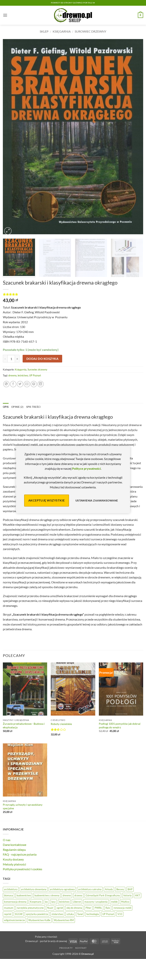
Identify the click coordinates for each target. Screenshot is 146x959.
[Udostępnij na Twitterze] (20, 384)
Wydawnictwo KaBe (39, 920)
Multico (125, 901)
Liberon (77, 901)
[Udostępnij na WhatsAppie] (6, 384)
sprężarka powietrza (37, 914)
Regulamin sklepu (14, 849)
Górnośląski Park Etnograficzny (103, 895)
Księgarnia (62, 31)
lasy (53, 901)
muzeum (8, 907)
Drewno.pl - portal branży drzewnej (46, 941)
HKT (137, 895)
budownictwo (24, 895)
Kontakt (81, 947)
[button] (5, 15)
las (46, 901)
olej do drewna (74, 907)
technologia (92, 914)
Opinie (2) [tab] (17, 406)
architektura (10, 889)
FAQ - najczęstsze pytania (19, 854)
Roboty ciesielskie (61, 723)
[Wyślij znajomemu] (27, 384)
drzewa (78, 895)
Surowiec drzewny (90, 31)
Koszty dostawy (13, 859)
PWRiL (98, 907)
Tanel (80, 914)
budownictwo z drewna (46, 895)
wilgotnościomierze (14, 920)
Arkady (109, 889)
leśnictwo (23, 375)
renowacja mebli (122, 907)
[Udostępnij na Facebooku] (13, 384)
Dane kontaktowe (14, 844)
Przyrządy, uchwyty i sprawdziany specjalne (22, 806)
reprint (7, 914)
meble (114, 901)
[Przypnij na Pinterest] (34, 384)
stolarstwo (57, 914)
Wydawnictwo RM (64, 920)
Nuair (50, 907)
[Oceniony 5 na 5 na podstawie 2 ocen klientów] (73, 294)
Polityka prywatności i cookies (22, 869)
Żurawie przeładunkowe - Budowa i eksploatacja (24, 725)
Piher (88, 907)
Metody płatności (14, 864)
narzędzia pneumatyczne (30, 907)
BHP (130, 889)
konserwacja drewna (15, 901)
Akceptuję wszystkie (46, 500)
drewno (12, 375)
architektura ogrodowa (62, 889)
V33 (119, 914)
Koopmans (35, 901)
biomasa (8, 895)
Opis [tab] (6, 406)
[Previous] (10, 137)
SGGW (18, 914)
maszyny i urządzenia (96, 901)
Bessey (120, 889)
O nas (6, 840)
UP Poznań (35, 375)
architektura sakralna (90, 889)
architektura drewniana (33, 889)
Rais (108, 907)
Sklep (44, 31)
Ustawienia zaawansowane (96, 500)
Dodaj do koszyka (42, 358)
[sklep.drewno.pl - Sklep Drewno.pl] (73, 15)
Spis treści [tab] (33, 406)
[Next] (135, 137)
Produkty (66, 947)
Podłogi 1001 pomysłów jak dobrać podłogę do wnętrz (120, 725)
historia (127, 895)
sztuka (70, 914)
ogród (60, 907)
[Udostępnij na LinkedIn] (40, 384)
